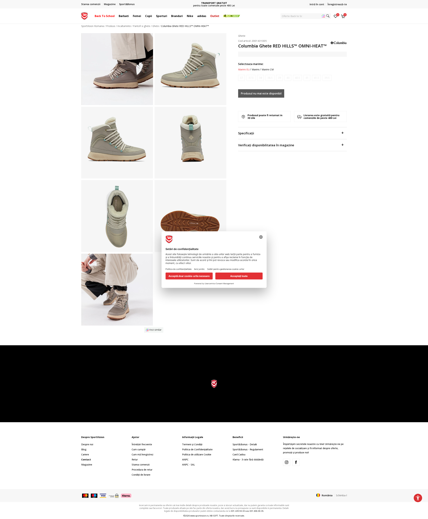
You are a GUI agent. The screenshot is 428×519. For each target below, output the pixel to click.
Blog (83, 449)
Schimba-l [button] (341, 495)
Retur (135, 459)
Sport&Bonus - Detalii (245, 444)
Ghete (155, 26)
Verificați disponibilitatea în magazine (266, 145)
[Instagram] (286, 462)
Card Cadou (239, 454)
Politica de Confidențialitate (197, 449)
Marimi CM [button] (268, 69)
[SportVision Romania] (84, 16)
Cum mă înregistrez (142, 454)
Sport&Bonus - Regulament (248, 449)
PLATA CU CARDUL (214, 3)
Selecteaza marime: (251, 63)
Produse (110, 26)
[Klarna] (126, 495)
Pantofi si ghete (141, 26)
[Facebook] (296, 462)
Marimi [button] (255, 69)
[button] (116, 16)
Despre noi (87, 444)
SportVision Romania (92, 26)
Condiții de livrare (141, 474)
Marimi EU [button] (243, 69)
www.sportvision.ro (199, 515)
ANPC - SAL (188, 464)
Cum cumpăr (139, 449)
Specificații (246, 133)
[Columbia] (338, 42)
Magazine (86, 464)
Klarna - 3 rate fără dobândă (248, 459)
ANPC (185, 459)
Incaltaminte (124, 26)
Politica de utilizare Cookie (196, 454)
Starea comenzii (141, 464)
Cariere (85, 454)
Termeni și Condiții (192, 444)
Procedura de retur (142, 469)
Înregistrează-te (337, 4)
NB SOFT (214, 515)
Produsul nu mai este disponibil (261, 93)
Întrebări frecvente (142, 444)
